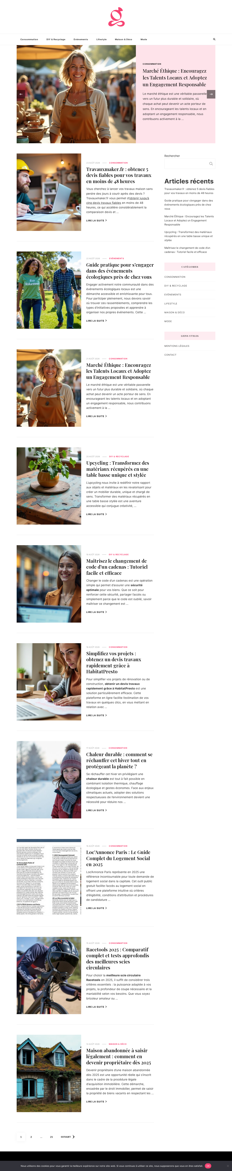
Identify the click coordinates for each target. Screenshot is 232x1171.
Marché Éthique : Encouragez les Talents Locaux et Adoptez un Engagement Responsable (118, 371)
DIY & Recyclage (56, 39)
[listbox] (116, 94)
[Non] (227, 1166)
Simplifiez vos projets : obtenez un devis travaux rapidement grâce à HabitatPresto (113, 662)
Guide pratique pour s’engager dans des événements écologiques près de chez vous (120, 270)
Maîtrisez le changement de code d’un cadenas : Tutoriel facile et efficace (117, 566)
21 (53, 1137)
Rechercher (172, 156)
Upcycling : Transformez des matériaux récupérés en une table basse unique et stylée (117, 468)
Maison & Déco (123, 39)
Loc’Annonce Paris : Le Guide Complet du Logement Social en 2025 (118, 858)
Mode (144, 39)
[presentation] (21, 94)
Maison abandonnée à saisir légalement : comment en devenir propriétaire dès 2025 (118, 1056)
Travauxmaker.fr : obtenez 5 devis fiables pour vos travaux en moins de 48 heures (175, 77)
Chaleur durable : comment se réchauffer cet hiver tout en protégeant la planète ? (119, 760)
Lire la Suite (95, 220)
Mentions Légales (176, 346)
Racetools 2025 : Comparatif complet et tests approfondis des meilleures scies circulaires (117, 958)
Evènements (81, 39)
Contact (170, 354)
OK (208, 1165)
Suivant (66, 1137)
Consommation (29, 39)
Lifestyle (101, 39)
